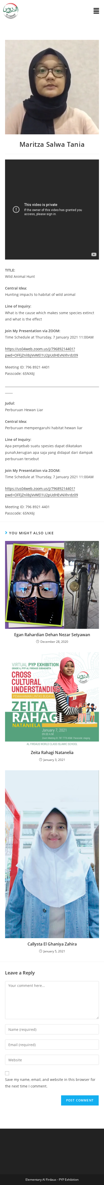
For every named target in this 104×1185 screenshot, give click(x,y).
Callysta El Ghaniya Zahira (52, 944)
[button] (96, 11)
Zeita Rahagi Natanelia (52, 752)
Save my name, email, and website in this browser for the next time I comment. (50, 1082)
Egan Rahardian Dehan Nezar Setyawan (52, 634)
